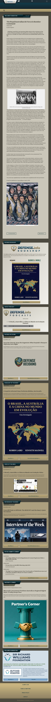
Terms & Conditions (25, 688)
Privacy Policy (25, 692)
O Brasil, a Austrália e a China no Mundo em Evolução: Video (23, 472)
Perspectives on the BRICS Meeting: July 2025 (18, 565)
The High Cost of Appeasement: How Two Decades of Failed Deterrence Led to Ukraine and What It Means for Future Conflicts (26, 572)
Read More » (11, 378)
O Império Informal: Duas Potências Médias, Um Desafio (23, 391)
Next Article (41, 233)
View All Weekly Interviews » (34, 545)
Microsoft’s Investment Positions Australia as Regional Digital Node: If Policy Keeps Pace (25, 591)
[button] (7, 281)
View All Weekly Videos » (33, 496)
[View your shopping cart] (32, 1)
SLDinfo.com (25, 684)
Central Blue (20, 180)
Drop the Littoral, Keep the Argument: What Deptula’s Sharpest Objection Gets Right (25, 343)
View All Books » (26, 302)
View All (27, 15)
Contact (25, 696)
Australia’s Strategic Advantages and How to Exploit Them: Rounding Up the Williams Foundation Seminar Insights (24, 664)
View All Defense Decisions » (34, 378)
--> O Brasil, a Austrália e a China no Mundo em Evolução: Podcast (25, 322)
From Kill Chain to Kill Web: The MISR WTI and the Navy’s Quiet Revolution (25, 511)
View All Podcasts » (26, 329)
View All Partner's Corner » (34, 645)
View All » (34, 679)
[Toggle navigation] (46, 1)
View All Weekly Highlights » (34, 458)
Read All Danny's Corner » (33, 577)
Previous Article (12, 233)
